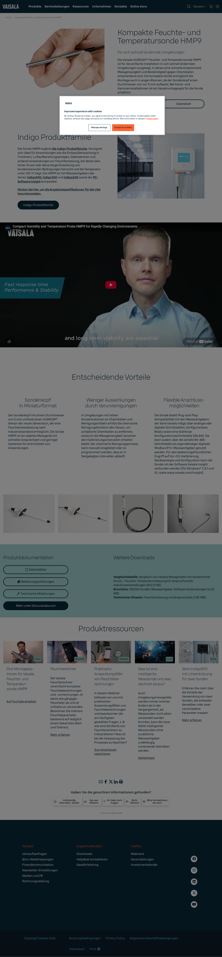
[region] (112, 115)
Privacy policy (152, 119)
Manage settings (99, 127)
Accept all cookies (123, 127)
